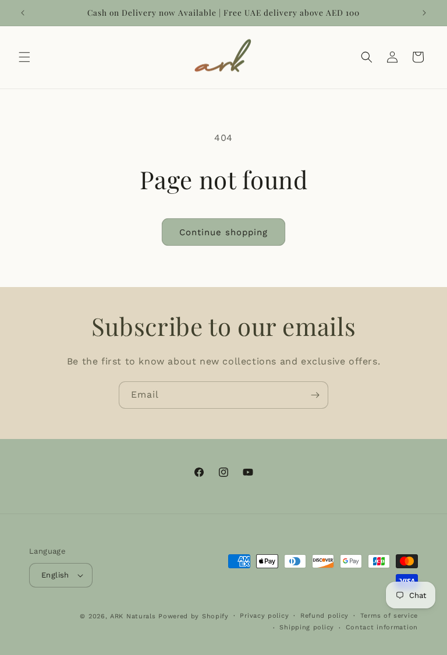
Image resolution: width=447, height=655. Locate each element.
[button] (24, 57)
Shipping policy (306, 627)
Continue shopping (223, 232)
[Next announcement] (424, 13)
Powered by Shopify (193, 616)
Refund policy (324, 615)
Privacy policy (264, 615)
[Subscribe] (315, 395)
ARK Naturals (132, 616)
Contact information (382, 627)
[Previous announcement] (23, 13)
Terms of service (389, 615)
